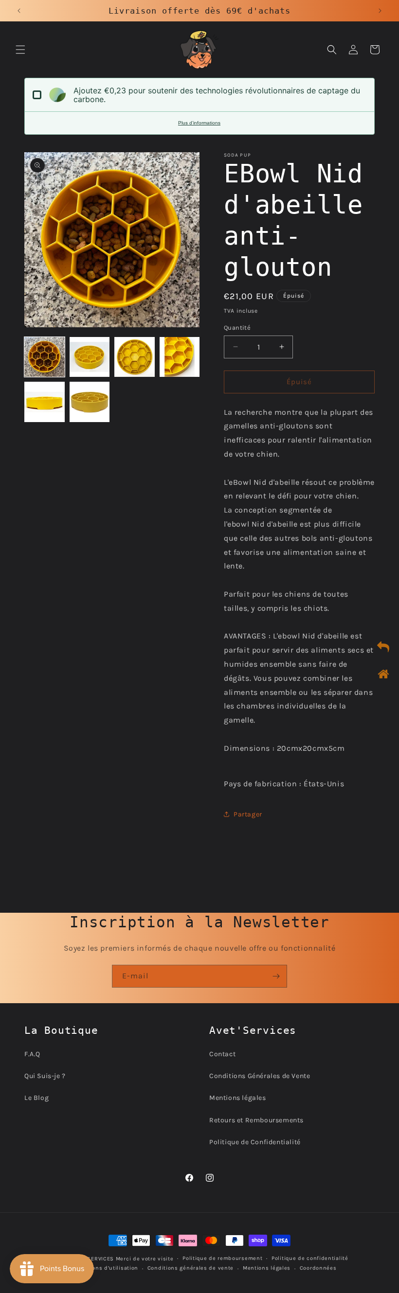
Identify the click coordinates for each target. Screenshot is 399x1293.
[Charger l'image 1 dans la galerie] (44, 357)
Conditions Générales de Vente (259, 1076)
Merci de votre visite (145, 1259)
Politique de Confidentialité (255, 1142)
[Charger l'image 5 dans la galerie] (44, 402)
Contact (222, 1054)
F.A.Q (32, 1054)
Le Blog (36, 1098)
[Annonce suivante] (380, 10)
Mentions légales (237, 1098)
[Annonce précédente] (19, 10)
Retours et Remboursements (256, 1120)
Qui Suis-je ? (45, 1076)
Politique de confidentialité (310, 1258)
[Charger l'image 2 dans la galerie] (90, 357)
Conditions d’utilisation (105, 1268)
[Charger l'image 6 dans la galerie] (90, 402)
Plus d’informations (199, 122)
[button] (20, 49)
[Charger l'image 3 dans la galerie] (134, 357)
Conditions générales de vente (190, 1268)
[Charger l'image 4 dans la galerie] (180, 357)
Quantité (237, 327)
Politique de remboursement (222, 1258)
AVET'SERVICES (93, 1259)
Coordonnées (318, 1268)
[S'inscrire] (276, 976)
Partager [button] (248, 814)
